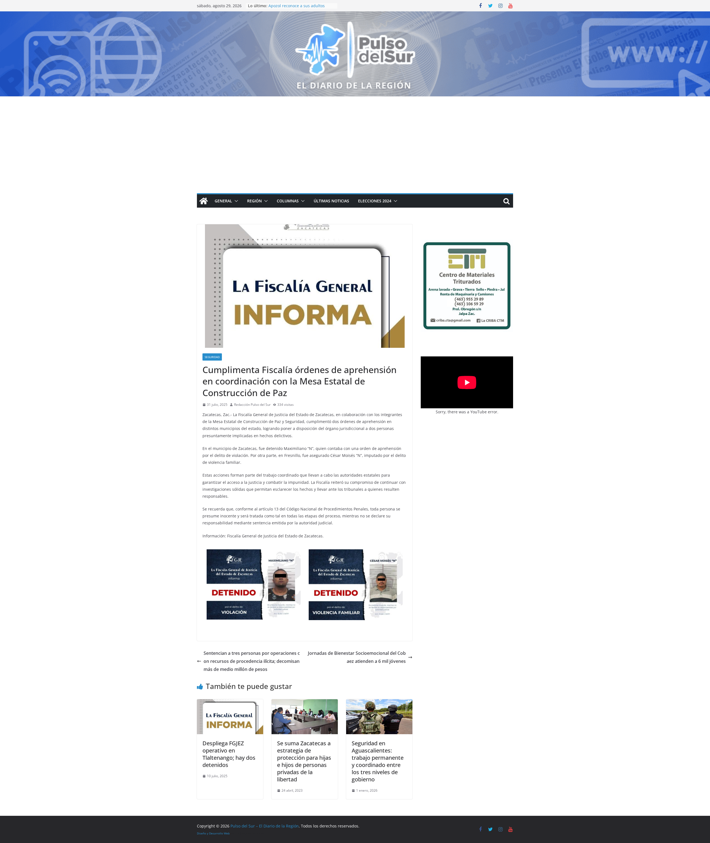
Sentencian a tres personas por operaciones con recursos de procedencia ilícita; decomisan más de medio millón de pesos (252, 661)
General (223, 200)
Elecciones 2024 (374, 200)
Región (254, 200)
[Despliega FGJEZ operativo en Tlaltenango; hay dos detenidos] (230, 703)
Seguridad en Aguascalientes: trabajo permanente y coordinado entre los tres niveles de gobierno (378, 761)
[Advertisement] (355, 138)
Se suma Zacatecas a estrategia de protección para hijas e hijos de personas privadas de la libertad (304, 761)
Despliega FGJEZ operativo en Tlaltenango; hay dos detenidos (228, 754)
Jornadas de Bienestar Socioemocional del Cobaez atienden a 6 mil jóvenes (357, 657)
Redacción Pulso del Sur (252, 404)
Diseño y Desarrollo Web (213, 833)
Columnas (288, 200)
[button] (235, 201)
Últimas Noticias (331, 200)
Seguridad (212, 357)
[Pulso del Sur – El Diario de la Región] (355, 15)
